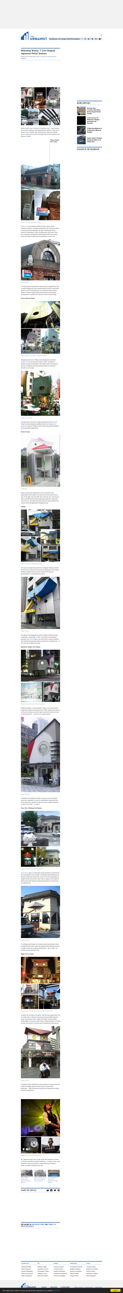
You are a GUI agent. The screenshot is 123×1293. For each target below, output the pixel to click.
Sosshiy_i (26, 282)
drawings (37, 800)
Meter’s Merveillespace (29, 868)
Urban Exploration (91, 1276)
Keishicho (45, 355)
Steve (27, 56)
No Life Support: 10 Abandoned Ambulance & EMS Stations (53, 1180)
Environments (75, 39)
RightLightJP (39, 355)
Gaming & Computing (75, 1271)
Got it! (115, 1290)
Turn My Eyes (38, 222)
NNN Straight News (33, 563)
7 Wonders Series (91, 1267)
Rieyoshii (26, 1080)
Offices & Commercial (27, 1273)
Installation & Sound (43, 1269)
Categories (65, 1287)
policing (31, 134)
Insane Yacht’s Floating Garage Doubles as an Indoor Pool (94, 140)
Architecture (53, 39)
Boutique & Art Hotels (92, 1269)
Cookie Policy (98, 1287)
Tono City (24, 873)
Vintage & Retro (74, 1276)
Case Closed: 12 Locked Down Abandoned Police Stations (26, 1180)
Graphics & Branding (59, 1271)
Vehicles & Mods (74, 1273)
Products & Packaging (59, 1276)
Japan (31, 128)
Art (59, 39)
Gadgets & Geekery (75, 1269)
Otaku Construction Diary (29, 704)
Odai (26, 488)
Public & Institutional (41, 56)
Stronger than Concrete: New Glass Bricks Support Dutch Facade (94, 111)
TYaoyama (27, 631)
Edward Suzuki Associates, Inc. (31, 355)
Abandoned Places (26, 1267)
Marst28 (40, 563)
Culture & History (90, 1271)
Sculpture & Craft (42, 1273)
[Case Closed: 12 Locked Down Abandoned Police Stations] (27, 1173)
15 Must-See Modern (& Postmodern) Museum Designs (94, 130)
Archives (53, 1287)
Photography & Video (43, 1271)
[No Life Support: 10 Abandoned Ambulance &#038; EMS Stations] (54, 1173)
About (44, 1287)
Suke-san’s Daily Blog (29, 1011)
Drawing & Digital (42, 1267)
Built (69, 39)
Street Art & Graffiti (43, 1276)
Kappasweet (40, 868)
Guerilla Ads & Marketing (60, 1273)
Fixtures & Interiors (59, 1267)
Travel (88, 1263)
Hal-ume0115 (36, 1011)
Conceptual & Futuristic (76, 1267)
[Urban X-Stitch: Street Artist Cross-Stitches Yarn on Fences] (40, 1173)
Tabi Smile (50, 1011)
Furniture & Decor (58, 1269)
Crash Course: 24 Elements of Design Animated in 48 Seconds (93, 120)
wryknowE (39, 1155)
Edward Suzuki (25, 362)
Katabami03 (27, 794)
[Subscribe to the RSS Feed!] (96, 39)
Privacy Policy (89, 1287)
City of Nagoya (33, 639)
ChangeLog (27, 563)
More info (56, 1290)
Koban (27, 132)
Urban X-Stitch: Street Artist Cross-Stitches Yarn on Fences (40, 1179)
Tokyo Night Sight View (43, 1011)
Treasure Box (27, 940)
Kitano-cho (24, 226)
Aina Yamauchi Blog (28, 417)
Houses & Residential (27, 1271)
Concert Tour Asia (28, 1155)
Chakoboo (32, 222)
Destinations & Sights (91, 1273)
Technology (73, 1263)
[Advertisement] (61, 14)
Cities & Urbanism (26, 1269)
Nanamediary (42, 704)
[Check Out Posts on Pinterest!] (92, 39)
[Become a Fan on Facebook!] (85, 39)
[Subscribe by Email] (100, 39)
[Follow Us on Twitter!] (89, 39)
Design (64, 39)
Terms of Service (78, 1287)
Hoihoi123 (36, 704)
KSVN (35, 868)
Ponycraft (34, 1155)
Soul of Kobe (27, 222)
